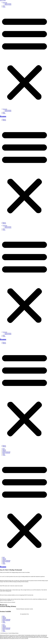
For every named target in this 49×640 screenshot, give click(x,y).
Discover (4, 119)
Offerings (4, 120)
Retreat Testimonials (6, 452)
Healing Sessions (8, 3)
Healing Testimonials (6, 451)
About (3, 5)
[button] (24, 58)
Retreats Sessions (8, 4)
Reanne (3, 116)
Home (3, 448)
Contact (3, 6)
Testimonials (4, 2)
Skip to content (3, 0)
